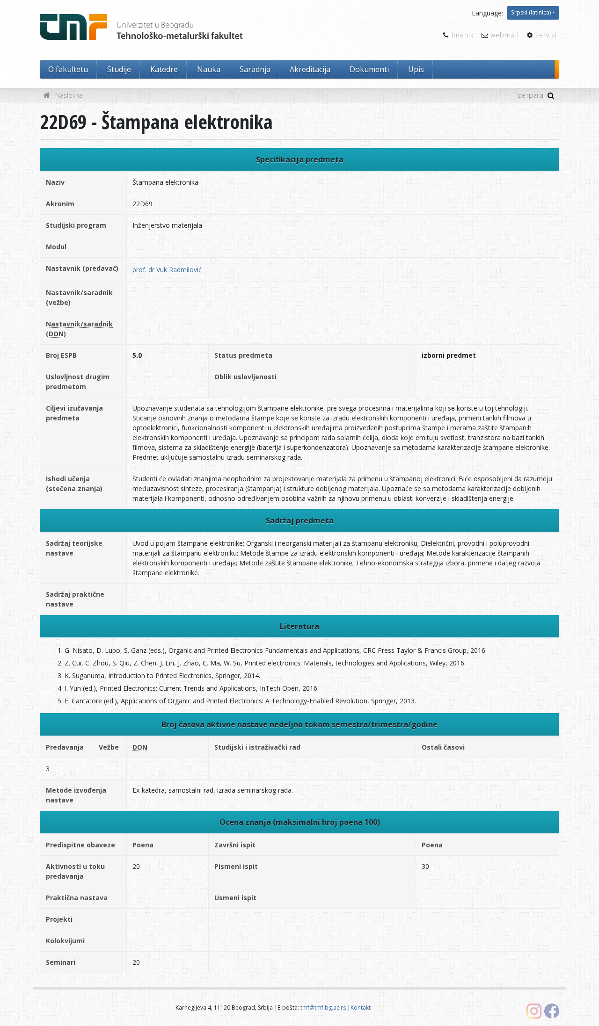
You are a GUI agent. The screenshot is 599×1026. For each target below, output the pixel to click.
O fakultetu (68, 69)
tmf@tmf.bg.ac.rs (323, 1008)
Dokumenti (369, 69)
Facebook (551, 1011)
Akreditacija (310, 69)
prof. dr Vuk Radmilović (167, 269)
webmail (504, 34)
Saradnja (255, 69)
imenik (463, 34)
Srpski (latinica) (531, 12)
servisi (546, 34)
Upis (416, 69)
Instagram (533, 1011)
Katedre (164, 69)
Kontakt (361, 1008)
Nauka (208, 69)
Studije (119, 69)
